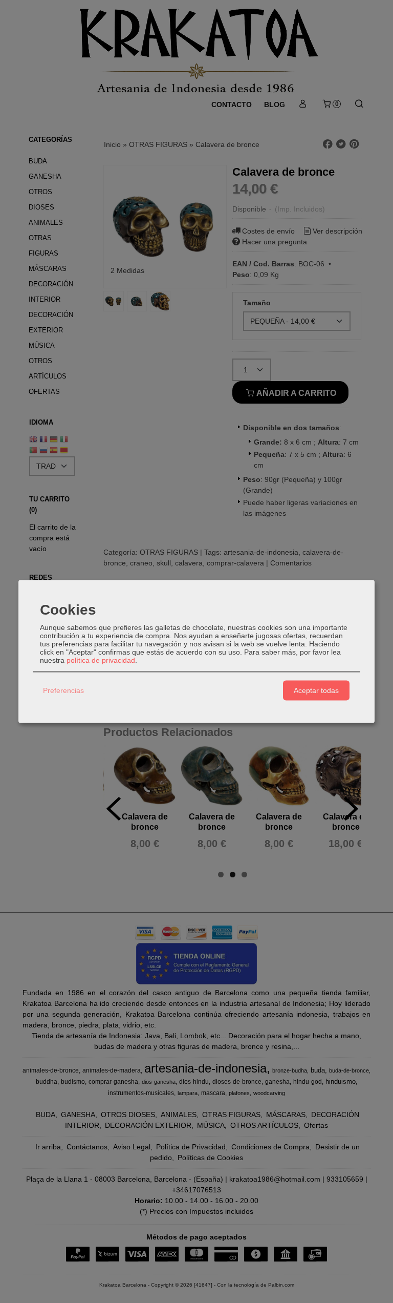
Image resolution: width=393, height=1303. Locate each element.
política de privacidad (101, 660)
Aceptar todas (316, 690)
